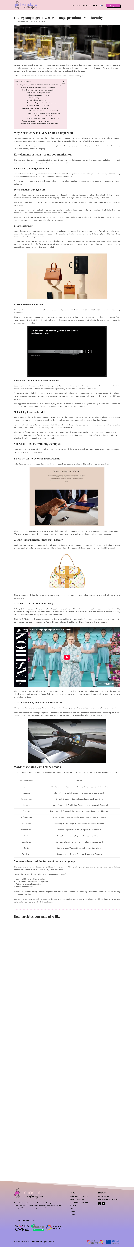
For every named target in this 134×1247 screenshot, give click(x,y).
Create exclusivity (33, 98)
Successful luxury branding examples (35, 108)
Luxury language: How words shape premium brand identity (39, 85)
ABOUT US (87, 6)
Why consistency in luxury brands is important (38, 87)
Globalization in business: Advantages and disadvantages (41, 995)
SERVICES (75, 6)
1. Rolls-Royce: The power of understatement (42, 111)
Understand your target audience (38, 93)
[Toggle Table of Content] (63, 82)
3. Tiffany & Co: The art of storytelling (40, 116)
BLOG (95, 6)
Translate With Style (22, 21)
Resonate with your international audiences (42, 103)
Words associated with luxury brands (35, 121)
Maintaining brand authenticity (38, 105)
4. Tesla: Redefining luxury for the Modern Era (43, 118)
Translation (41, 21)
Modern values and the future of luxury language (40, 123)
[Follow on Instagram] (99, 1203)
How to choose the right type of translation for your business (43, 1159)
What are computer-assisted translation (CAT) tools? (39, 1077)
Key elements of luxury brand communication (38, 90)
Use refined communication (36, 100)
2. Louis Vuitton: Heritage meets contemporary (43, 113)
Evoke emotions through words (38, 95)
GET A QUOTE (113, 6)
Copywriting (33, 21)
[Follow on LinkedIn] (103, 1203)
